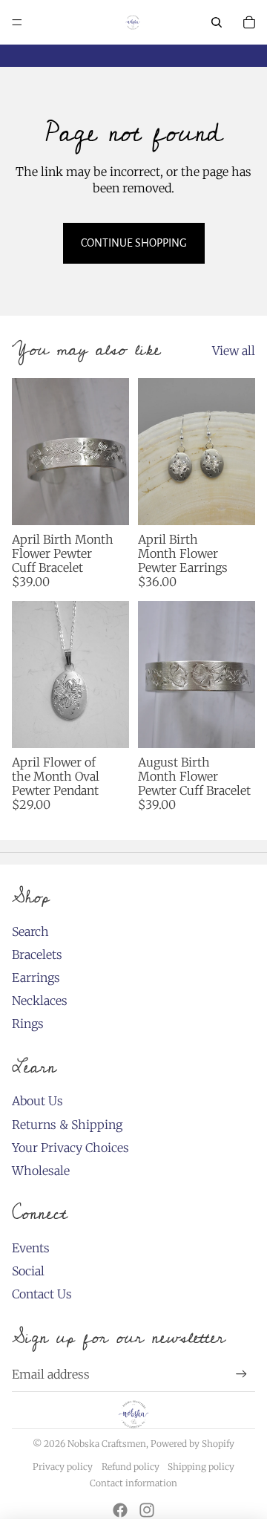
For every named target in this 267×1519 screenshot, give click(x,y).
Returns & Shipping (67, 1124)
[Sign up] (241, 1374)
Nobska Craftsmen (106, 1443)
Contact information (133, 1483)
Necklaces (39, 1000)
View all (233, 350)
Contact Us (42, 1294)
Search (30, 931)
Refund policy (130, 1466)
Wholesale (41, 1170)
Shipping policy (201, 1466)
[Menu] (17, 22)
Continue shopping (134, 243)
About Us (37, 1100)
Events (31, 1247)
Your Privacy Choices (70, 1147)
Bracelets (37, 954)
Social (28, 1270)
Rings (28, 1023)
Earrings (36, 977)
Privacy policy (63, 1466)
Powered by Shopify (192, 1443)
